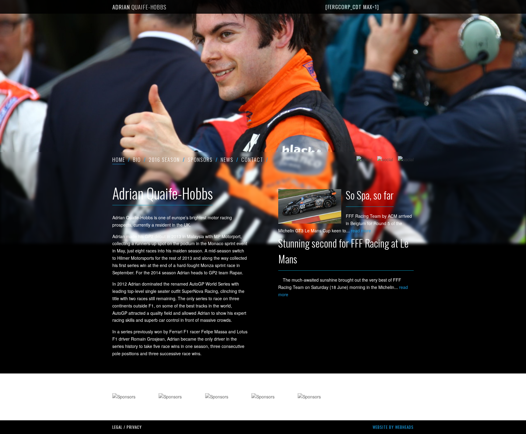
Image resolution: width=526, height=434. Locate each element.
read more (361, 230)
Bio (137, 159)
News (227, 159)
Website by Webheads (393, 427)
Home (118, 159)
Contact (252, 159)
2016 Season (164, 159)
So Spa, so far (370, 195)
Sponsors (200, 159)
